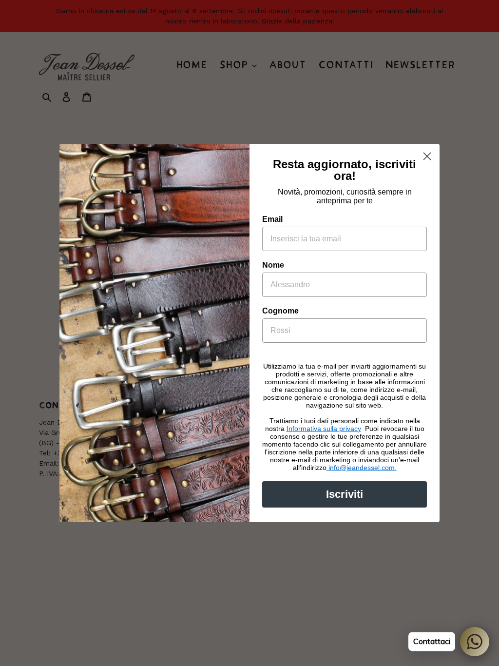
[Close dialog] (427, 156)
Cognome (280, 311)
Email (272, 219)
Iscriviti (344, 494)
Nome (273, 265)
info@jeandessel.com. (361, 467)
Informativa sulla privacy (324, 428)
